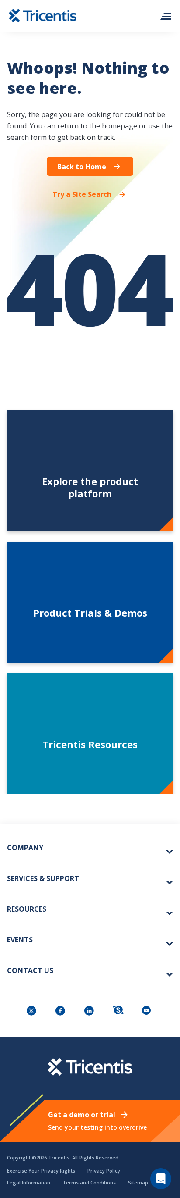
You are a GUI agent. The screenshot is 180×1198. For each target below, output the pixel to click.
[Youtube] (147, 1011)
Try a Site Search (81, 194)
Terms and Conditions (89, 1182)
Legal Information (28, 1182)
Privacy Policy (103, 1170)
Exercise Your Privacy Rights (41, 1170)
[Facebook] (61, 1011)
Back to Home (81, 166)
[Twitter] (32, 1011)
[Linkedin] (90, 1011)
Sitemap (138, 1182)
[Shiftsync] (119, 1011)
